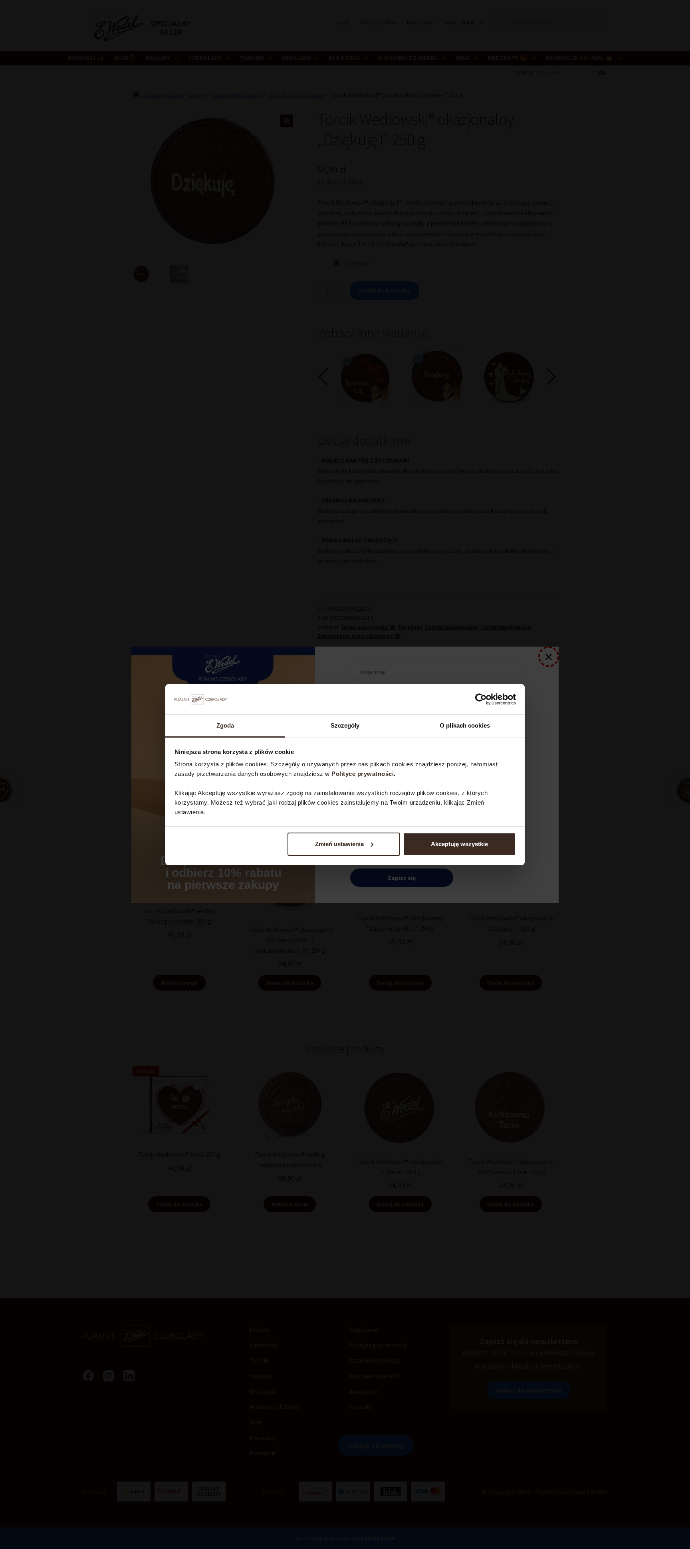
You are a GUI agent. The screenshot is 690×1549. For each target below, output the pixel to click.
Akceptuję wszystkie (459, 844)
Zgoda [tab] (225, 725)
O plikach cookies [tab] (465, 725)
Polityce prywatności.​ (364, 773)
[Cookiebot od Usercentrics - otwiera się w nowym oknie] (481, 699)
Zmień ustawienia (339, 844)
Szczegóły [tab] (345, 725)
